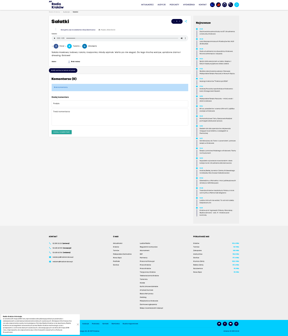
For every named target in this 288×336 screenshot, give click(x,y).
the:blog (143, 297)
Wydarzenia (189, 5)
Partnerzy (143, 258)
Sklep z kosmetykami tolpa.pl (151, 308)
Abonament (144, 250)
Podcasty (174, 5)
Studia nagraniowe (130, 324)
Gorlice (116, 265)
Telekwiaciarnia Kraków (149, 276)
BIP (141, 254)
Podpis (56, 104)
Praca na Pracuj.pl (147, 261)
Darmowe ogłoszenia (148, 304)
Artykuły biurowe (146, 290)
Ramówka (116, 324)
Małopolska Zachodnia (122, 254)
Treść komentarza (61, 112)
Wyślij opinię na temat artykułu (63, 70)
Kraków (116, 247)
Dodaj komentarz (61, 132)
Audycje (162, 5)
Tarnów (116, 250)
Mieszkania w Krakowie (149, 301)
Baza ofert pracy (146, 294)
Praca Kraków (145, 265)
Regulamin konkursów (149, 247)
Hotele (142, 283)
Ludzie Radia (145, 243)
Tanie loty (144, 279)
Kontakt (203, 5)
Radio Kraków (54, 12)
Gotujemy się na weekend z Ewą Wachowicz (78, 30)
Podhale (116, 261)
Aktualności (147, 5)
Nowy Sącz (117, 258)
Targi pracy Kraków (148, 272)
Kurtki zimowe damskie (149, 286)
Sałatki (75, 12)
